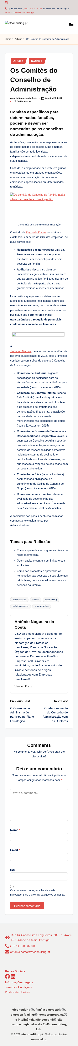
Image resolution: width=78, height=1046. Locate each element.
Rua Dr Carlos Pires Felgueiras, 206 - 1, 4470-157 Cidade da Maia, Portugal (41, 937)
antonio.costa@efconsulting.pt (19, 12)
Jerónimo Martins (20, 351)
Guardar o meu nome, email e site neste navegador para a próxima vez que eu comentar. (37, 892)
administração (19, 599)
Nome (15, 830)
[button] (23, 686)
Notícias (36, 61)
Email (15, 850)
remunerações (41, 606)
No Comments (24, 101)
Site (13, 870)
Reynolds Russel (36, 232)
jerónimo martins (20, 606)
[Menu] (71, 24)
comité (35, 599)
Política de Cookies (17, 992)
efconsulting (51, 599)
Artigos (18, 61)
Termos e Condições (18, 987)
